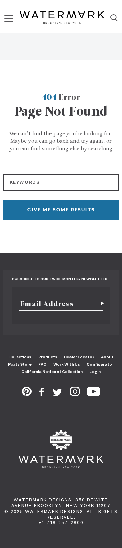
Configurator (100, 364)
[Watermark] (62, 18)
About (107, 357)
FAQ (42, 364)
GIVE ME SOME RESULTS (61, 209)
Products (47, 357)
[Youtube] (93, 394)
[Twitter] (57, 394)
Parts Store (20, 364)
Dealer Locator (79, 357)
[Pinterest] (27, 394)
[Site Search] (114, 18)
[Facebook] (41, 394)
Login (95, 371)
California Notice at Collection (52, 371)
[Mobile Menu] (8, 18)
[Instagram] (75, 394)
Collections (20, 357)
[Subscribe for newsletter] (99, 303)
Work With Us (66, 364)
